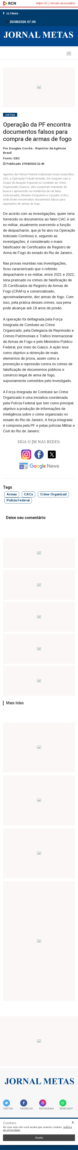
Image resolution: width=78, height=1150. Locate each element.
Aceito (39, 1137)
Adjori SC (42, 3)
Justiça (10, 115)
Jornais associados (62, 3)
